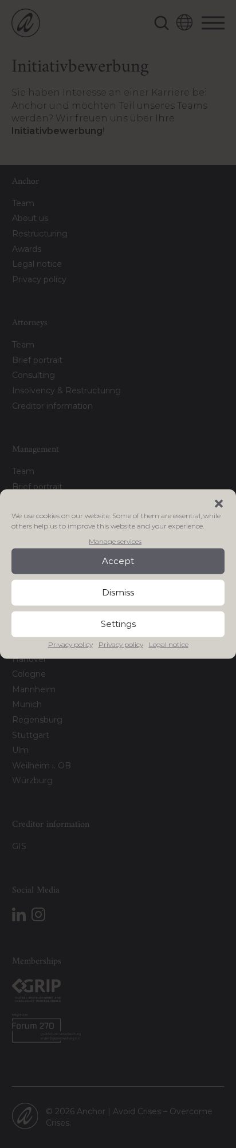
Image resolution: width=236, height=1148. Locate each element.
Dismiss (118, 592)
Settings (118, 623)
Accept (118, 560)
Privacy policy (70, 644)
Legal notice (168, 644)
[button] (219, 503)
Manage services (115, 540)
